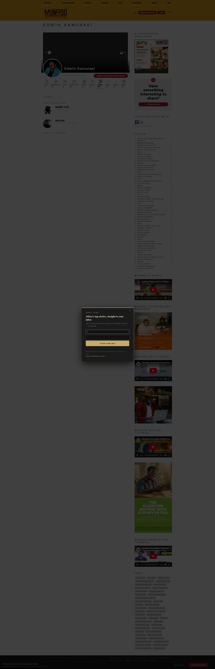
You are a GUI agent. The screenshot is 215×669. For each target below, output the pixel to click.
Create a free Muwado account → (96, 356)
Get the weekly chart (107, 343)
